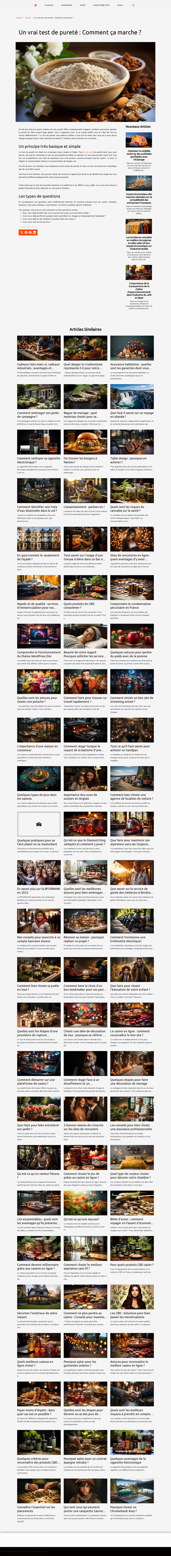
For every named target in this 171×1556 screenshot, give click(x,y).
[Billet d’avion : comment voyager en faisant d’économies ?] (132, 1202)
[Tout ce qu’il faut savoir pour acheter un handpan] (132, 730)
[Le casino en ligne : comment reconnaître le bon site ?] (132, 1015)
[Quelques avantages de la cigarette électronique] (132, 1442)
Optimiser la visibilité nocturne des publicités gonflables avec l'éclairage (139, 155)
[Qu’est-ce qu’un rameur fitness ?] (39, 1157)
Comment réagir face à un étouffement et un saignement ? (81, 1083)
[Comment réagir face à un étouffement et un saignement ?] (85, 1063)
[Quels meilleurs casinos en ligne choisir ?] (39, 1345)
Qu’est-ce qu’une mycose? (81, 1219)
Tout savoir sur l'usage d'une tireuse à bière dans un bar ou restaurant (84, 559)
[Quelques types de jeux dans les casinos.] (39, 778)
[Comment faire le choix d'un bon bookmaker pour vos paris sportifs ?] (85, 969)
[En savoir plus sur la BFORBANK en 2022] (39, 872)
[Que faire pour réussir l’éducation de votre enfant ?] (132, 969)
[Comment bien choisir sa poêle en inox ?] (39, 969)
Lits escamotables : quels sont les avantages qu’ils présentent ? (38, 1223)
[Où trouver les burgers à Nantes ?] (85, 442)
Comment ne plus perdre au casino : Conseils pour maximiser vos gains (85, 1316)
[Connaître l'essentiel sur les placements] (39, 1490)
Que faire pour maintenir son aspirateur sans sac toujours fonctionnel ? (130, 844)
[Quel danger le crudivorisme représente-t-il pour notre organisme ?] (85, 348)
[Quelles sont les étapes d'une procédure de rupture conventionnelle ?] (39, 1015)
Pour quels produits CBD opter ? (132, 1264)
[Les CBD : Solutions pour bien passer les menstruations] (132, 1296)
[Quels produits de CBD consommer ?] (85, 587)
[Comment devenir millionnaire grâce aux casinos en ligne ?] (39, 1248)
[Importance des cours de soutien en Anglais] (85, 778)
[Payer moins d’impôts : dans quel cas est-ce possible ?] (39, 1393)
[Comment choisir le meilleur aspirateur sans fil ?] (85, 1248)
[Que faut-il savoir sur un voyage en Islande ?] (132, 396)
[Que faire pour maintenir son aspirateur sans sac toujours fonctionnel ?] (132, 824)
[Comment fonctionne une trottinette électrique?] (132, 921)
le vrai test (88, 152)
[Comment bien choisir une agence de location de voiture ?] (132, 778)
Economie (49, 5)
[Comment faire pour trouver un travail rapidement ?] (85, 681)
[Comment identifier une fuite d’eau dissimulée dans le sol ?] (39, 490)
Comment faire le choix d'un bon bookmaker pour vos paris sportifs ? (84, 989)
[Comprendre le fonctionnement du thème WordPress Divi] (39, 636)
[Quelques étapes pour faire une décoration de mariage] (132, 1063)
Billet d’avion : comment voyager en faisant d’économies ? (132, 1223)
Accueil (19, 17)
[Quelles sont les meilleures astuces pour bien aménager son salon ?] (85, 872)
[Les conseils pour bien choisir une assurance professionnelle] (132, 1108)
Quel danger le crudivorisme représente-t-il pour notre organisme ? (83, 368)
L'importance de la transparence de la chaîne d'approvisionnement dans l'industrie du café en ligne (139, 290)
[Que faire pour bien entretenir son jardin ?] (39, 1108)
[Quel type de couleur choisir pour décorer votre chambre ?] (132, 1157)
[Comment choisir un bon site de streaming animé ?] (132, 681)
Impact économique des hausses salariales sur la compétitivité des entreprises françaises (139, 198)
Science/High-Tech (101, 5)
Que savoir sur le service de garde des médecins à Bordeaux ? (132, 892)
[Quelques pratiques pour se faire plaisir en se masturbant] (39, 824)
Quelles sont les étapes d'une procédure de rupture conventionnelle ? (37, 1035)
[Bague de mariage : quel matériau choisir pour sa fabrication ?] (85, 396)
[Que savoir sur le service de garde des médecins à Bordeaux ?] (132, 872)
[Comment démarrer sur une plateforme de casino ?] (39, 1063)
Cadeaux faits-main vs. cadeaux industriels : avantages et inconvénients (38, 368)
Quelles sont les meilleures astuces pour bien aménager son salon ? (83, 892)
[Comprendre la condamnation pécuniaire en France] (132, 587)
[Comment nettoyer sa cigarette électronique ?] (39, 442)
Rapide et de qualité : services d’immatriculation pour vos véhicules (37, 607)
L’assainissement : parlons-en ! (84, 507)
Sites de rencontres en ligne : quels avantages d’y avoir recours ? (130, 559)
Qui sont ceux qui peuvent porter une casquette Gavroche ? (85, 1510)
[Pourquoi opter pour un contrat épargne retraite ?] (85, 1442)
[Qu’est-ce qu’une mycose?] (85, 1202)
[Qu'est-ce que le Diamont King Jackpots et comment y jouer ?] (85, 824)
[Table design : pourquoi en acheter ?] (132, 442)
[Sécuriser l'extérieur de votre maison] (39, 1296)
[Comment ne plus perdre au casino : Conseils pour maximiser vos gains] (85, 1296)
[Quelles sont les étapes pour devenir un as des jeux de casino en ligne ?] (85, 1393)
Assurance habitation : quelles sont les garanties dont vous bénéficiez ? (130, 368)
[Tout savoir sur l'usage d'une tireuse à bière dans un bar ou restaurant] (85, 539)
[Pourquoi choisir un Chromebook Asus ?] (132, 1490)
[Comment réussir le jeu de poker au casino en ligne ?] (85, 1157)
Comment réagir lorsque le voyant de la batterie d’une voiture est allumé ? (82, 750)
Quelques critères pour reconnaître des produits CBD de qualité (37, 1462)
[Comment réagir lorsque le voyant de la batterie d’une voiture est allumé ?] (85, 730)
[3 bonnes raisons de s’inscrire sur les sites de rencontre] (85, 1108)
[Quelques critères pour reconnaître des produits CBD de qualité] (39, 1442)
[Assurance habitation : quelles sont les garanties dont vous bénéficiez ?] (132, 348)
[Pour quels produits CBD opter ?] (132, 1248)
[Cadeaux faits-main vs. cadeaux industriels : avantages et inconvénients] (39, 348)
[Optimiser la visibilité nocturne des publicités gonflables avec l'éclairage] (139, 139)
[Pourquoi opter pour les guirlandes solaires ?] (85, 1345)
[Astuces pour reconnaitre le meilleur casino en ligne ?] (132, 1345)
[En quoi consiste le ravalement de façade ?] (39, 539)
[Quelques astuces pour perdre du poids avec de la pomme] (132, 636)
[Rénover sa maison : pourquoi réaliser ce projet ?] (85, 921)
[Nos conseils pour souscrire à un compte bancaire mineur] (39, 921)
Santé (82, 5)
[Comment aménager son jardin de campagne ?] (39, 396)
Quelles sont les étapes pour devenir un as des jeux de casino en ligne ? (83, 1413)
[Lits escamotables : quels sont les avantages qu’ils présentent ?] (39, 1202)
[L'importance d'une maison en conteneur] (39, 730)
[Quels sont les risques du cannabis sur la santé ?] (132, 490)
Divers (120, 5)
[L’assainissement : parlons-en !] (85, 490)
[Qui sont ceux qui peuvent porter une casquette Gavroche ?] (85, 1490)
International (66, 5)
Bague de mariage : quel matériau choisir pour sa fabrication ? (80, 416)
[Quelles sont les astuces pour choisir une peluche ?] (39, 681)
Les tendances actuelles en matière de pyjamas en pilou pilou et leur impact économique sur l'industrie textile (139, 243)
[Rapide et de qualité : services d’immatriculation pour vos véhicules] (39, 587)
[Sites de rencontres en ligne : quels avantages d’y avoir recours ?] (132, 539)
